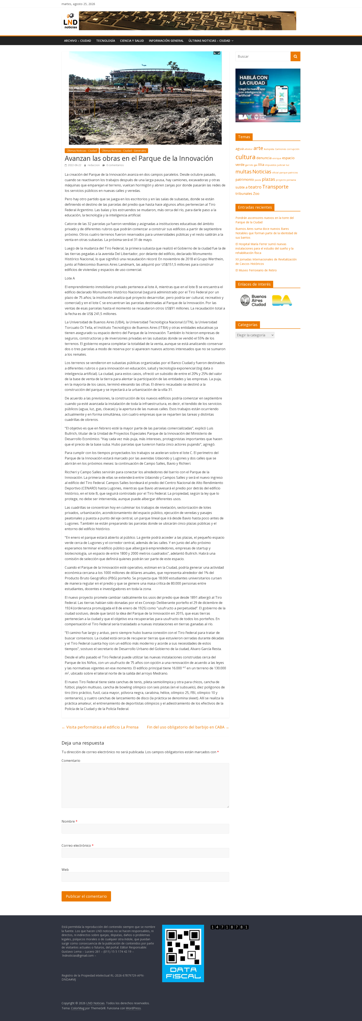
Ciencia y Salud (132, 41)
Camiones (280, 149)
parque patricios (288, 172)
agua (239, 148)
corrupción (293, 149)
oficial (275, 172)
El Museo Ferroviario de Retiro (256, 270)
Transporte (275, 186)
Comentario (71, 760)
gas (255, 165)
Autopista (269, 149)
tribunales (243, 193)
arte (258, 147)
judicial (281, 165)
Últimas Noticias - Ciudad (82, 150)
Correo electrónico (78, 845)
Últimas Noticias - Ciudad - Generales (124, 150)
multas (243, 171)
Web (65, 869)
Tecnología (105, 41)
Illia (261, 164)
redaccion (94, 165)
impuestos (270, 165)
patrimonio (244, 179)
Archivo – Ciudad (77, 41)
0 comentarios (115, 165)
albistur (248, 149)
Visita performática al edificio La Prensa (100, 727)
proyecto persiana (286, 179)
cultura (245, 157)
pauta (258, 179)
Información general (166, 41)
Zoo (256, 193)
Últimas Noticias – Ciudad (209, 41)
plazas (268, 179)
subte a (241, 187)
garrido (249, 165)
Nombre (70, 821)
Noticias (261, 171)
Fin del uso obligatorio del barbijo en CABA (188, 727)
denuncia (264, 157)
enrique (276, 158)
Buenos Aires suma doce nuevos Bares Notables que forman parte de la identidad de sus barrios (266, 233)
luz (287, 165)
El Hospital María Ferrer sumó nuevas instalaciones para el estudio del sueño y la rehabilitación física (264, 248)
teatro (254, 187)
